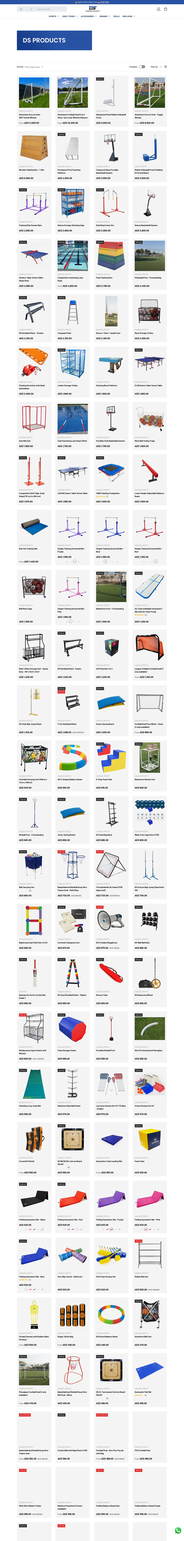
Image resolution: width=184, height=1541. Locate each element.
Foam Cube (139, 1161)
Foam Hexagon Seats (67, 1050)
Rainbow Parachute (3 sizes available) (70, 1507)
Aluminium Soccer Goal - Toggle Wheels (149, 116)
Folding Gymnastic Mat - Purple (109, 1219)
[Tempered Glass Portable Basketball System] (111, 148)
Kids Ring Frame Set (105, 225)
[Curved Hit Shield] (34, 1139)
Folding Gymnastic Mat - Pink (147, 1219)
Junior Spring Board (66, 835)
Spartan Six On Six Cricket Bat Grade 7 (32, 996)
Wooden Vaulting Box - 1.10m (31, 170)
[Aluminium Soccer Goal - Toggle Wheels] (150, 92)
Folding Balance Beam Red (107, 1506)
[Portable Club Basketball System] (111, 419)
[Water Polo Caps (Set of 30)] (150, 813)
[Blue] (66, 561)
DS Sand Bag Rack (104, 835)
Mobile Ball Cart (141, 1276)
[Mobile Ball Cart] (150, 1255)
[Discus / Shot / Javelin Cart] (111, 311)
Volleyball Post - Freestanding (148, 277)
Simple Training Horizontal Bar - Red (148, 550)
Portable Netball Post (105, 1050)
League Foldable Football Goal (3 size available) (149, 670)
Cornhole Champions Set (68, 942)
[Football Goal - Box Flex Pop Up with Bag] (111, 1428)
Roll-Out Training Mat (28, 548)
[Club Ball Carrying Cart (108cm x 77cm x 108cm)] (34, 757)
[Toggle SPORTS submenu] (58, 16)
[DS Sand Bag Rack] (111, 813)
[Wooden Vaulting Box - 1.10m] (34, 148)
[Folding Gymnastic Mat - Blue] (34, 1255)
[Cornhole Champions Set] (73, 921)
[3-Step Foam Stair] (111, 757)
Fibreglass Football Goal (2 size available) (32, 1393)
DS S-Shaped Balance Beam (70, 779)
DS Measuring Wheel (144, 995)
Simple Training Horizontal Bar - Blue (110, 550)
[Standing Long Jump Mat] (34, 1084)
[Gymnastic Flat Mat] (150, 1370)
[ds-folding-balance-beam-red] (117, 1516)
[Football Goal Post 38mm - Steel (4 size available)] (150, 702)
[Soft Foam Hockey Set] (111, 1255)
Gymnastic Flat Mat (143, 1392)
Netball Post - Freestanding (31, 835)
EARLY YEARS (68, 16)
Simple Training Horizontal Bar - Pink (71, 610)
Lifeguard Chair (64, 333)
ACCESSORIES (87, 16)
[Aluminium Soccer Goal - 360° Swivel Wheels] (34, 92)
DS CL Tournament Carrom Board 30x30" (110, 1393)
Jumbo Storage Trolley (68, 385)
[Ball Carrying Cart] (34, 865)
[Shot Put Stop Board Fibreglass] (150, 1028)
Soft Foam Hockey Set (106, 1276)
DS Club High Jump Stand (30, 724)
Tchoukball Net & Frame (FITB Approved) (109, 888)
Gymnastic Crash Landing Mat (109, 1161)
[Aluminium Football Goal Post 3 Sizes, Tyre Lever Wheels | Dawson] (73, 92)
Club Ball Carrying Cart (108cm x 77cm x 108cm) (33, 781)
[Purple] (74, 561)
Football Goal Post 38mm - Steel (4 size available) (149, 725)
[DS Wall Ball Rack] (150, 921)
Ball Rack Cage (25, 608)
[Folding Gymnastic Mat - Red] (73, 1198)
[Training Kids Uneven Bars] (34, 203)
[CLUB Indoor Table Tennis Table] (150, 363)
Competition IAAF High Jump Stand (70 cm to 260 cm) (32, 494)
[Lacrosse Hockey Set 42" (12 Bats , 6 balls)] (111, 1084)
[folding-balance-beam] (109, 1516)
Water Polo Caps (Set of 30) (147, 835)
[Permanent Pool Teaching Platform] (73, 148)
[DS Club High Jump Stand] (34, 702)
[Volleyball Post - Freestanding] (150, 256)
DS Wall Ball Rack (142, 942)
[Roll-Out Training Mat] (34, 527)
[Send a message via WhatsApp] (178, 1530)
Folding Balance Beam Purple (147, 1506)
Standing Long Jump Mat (30, 1106)
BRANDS (104, 16)
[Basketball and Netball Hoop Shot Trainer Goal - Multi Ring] (73, 865)
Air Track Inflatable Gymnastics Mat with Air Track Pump (148, 610)
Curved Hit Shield (26, 1161)
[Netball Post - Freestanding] (34, 813)
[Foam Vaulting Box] (111, 256)
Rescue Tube (102, 995)
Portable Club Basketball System (110, 441)
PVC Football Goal (142, 1450)
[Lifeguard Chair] (73, 311)
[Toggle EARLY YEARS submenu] (76, 16)
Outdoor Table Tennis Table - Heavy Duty (31, 279)
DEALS (117, 16)
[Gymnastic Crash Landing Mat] (111, 1139)
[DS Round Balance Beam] (111, 1315)
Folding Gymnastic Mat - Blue (31, 1276)
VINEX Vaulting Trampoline (108, 493)
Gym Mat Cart (25, 441)
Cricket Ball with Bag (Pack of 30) (72, 1450)
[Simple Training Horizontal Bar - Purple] (73, 527)
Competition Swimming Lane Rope (70, 279)
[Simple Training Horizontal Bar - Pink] (73, 587)
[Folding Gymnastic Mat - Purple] (111, 1198)
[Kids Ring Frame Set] (111, 203)
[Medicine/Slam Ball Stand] (73, 1084)
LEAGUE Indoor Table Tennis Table (72, 493)
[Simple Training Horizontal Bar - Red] (150, 527)
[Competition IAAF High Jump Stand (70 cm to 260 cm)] (34, 471)
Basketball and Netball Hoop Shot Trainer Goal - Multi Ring (72, 888)
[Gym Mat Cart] (34, 419)
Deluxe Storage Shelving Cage (71, 225)
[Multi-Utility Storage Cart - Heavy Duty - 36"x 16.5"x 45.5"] (34, 647)
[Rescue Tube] (111, 973)
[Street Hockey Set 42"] (150, 1084)
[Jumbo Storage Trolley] (73, 363)
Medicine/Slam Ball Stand (69, 1106)
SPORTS (52, 16)
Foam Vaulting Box (104, 277)
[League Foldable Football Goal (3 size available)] (150, 647)
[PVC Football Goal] (150, 1428)
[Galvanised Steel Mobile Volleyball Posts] (111, 92)
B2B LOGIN (127, 16)
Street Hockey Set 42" (144, 1106)
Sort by (20, 66)
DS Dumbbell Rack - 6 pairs (69, 668)
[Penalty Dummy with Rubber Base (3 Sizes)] (34, 1315)
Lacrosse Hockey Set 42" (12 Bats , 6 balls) (111, 1107)
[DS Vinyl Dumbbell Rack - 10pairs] (73, 973)
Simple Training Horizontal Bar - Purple (71, 550)
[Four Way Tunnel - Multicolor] (73, 1255)
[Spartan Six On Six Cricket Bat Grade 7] (34, 973)
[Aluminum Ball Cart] (150, 1315)
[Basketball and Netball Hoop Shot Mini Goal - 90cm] (73, 1370)
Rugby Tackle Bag (65, 1336)
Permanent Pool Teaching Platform (69, 171)
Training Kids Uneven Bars (30, 225)
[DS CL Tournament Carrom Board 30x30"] (111, 1370)
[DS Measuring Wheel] (150, 973)
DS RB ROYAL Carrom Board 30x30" (70, 1162)
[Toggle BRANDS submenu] (109, 16)
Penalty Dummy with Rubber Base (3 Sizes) (34, 1338)
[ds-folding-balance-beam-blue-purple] (113, 1516)
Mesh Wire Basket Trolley (30, 1506)
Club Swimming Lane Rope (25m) (72, 441)
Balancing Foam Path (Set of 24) (33, 942)
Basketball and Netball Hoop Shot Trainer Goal (33, 1452)
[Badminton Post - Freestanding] (111, 587)
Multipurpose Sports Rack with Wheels (32, 1052)
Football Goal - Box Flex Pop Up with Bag (110, 1452)
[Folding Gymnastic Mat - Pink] (150, 1198)
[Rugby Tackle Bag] (73, 1315)
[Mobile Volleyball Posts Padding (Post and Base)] (150, 148)
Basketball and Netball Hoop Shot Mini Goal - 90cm (72, 1393)
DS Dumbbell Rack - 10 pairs (31, 333)
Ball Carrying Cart (26, 887)
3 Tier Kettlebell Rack (67, 724)
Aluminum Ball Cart (143, 1336)
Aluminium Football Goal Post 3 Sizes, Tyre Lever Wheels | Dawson (73, 116)
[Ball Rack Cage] (34, 587)
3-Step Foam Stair (104, 779)
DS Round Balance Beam (107, 1336)
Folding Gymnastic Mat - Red (70, 1219)
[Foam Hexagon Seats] (73, 1028)
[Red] (78, 561)
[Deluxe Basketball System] (150, 203)
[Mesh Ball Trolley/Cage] (150, 419)
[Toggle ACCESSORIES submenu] (95, 16)
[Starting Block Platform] (111, 363)
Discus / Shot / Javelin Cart (108, 333)
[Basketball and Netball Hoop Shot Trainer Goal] (34, 1428)
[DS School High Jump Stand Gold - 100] (150, 865)
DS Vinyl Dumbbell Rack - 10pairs (72, 995)
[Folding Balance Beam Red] (111, 1484)
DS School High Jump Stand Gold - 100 (150, 888)
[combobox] (42, 9)
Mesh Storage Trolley (144, 333)
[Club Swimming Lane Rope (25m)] (73, 419)
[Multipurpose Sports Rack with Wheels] (34, 1028)
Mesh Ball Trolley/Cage (145, 441)
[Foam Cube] (150, 1139)
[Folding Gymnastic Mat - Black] (34, 1198)
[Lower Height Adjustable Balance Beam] (150, 471)
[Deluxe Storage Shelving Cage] (73, 203)
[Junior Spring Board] (73, 813)
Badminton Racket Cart (145, 779)
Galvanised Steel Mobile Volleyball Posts (111, 116)
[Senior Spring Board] (111, 702)
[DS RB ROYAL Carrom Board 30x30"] (73, 1139)
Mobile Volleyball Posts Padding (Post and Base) (148, 171)
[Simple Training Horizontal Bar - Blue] (111, 527)
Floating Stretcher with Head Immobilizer (32, 387)
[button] (165, 9)
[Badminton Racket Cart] (150, 757)
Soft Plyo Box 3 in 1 (104, 668)
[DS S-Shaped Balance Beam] (73, 757)
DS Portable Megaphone (106, 942)
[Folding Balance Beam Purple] (150, 1484)
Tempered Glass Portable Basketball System (107, 171)
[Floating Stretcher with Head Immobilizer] (34, 363)
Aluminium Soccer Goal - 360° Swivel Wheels (30, 116)
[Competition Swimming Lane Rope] (73, 256)
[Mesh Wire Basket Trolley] (34, 1484)
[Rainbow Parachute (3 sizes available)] (73, 1484)
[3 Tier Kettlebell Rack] (73, 702)
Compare (133, 66)
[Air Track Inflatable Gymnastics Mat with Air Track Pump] (150, 587)
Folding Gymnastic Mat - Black (32, 1219)
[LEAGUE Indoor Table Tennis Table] (73, 471)
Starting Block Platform (106, 385)
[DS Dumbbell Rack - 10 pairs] (34, 311)
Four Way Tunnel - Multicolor (70, 1276)
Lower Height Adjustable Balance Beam (149, 494)
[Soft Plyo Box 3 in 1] (111, 647)
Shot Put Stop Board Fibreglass (148, 1050)
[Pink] (70, 561)
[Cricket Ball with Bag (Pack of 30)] (73, 1428)
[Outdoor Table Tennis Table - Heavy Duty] (34, 256)
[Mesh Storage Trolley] (150, 311)
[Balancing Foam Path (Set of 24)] (34, 921)
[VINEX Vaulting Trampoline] (111, 471)
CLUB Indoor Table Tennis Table (148, 385)
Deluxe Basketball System (146, 225)
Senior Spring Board (105, 724)
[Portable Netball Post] (111, 1028)
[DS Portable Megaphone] (111, 921)
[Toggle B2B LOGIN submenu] (134, 16)
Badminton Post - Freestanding (110, 608)
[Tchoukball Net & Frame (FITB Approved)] (111, 865)
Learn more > (102, 2)
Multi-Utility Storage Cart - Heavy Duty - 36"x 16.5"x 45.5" (33, 670)
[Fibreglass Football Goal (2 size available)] (34, 1370)
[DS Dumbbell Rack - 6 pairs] (73, 647)
